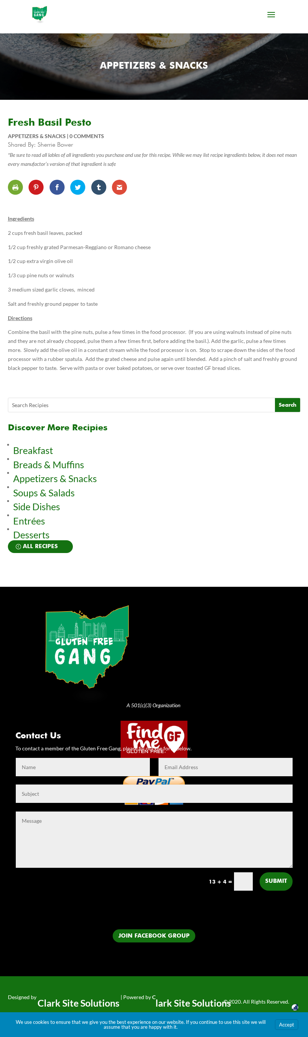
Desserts (32, 534)
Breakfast (33, 450)
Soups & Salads (44, 492)
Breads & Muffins (48, 464)
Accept (286, 1025)
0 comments (86, 136)
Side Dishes (36, 506)
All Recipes (40, 546)
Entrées (29, 520)
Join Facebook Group (154, 936)
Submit (276, 881)
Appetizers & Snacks (154, 66)
